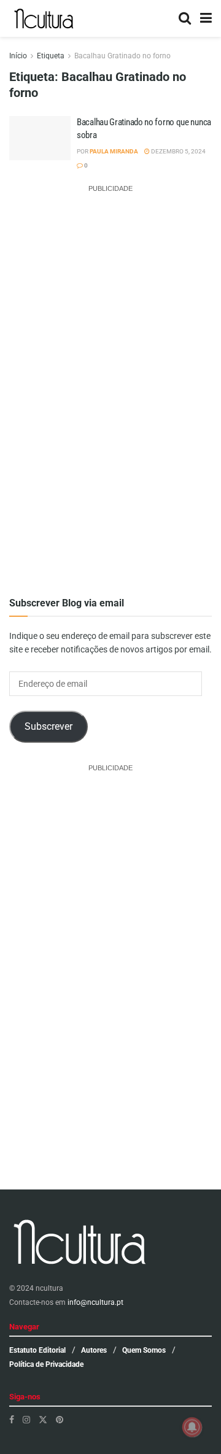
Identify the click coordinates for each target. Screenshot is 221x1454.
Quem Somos (144, 1350)
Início (18, 56)
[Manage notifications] (192, 1427)
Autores (94, 1350)
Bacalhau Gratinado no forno (122, 56)
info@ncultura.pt (95, 1302)
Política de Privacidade (46, 1364)
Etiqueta (50, 56)
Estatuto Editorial (37, 1350)
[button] (40, 146)
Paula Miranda (114, 151)
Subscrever (48, 726)
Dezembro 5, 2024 (178, 151)
